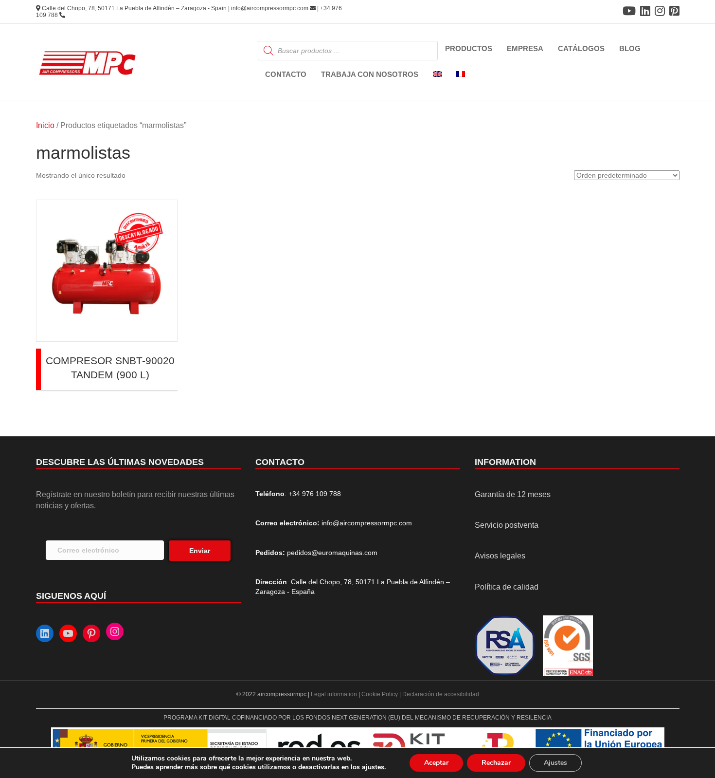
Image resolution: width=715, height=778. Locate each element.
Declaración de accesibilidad (440, 694)
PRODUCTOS (468, 48)
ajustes (373, 767)
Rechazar (496, 762)
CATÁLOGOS (581, 48)
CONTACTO (285, 74)
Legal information (334, 694)
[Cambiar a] (437, 75)
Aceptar (436, 762)
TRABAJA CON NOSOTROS (369, 74)
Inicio (45, 125)
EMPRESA (525, 48)
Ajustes (555, 762)
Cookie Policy (379, 694)
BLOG (630, 48)
